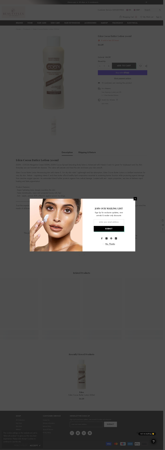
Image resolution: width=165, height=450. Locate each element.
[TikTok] (116, 238)
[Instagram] (106, 238)
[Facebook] (101, 238)
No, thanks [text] (110, 244)
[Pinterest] (111, 238)
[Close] (135, 198)
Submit (109, 228)
